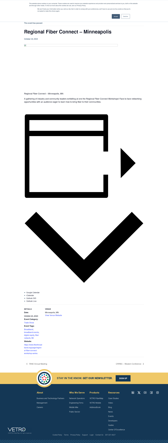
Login (92, 435)
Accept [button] (116, 16)
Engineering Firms (76, 403)
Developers (112, 421)
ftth (32, 338)
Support (85, 435)
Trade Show (29, 322)
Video (110, 403)
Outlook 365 (31, 298)
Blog (110, 407)
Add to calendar (30, 203)
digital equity (29, 335)
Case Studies (113, 398)
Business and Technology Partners (50, 398)
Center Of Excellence (116, 430)
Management (42, 403)
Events (111, 416)
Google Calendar (33, 292)
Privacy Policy (75, 435)
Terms (66, 435)
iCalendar (30, 295)
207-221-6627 (110, 435)
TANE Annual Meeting (38, 363)
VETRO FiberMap (96, 398)
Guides (111, 425)
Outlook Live (31, 301)
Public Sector (74, 412)
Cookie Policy (57, 435)
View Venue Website (53, 315)
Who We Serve (77, 392)
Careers (40, 407)
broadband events (31, 332)
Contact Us (99, 435)
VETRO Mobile (95, 403)
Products (94, 392)
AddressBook (95, 407)
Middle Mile (73, 407)
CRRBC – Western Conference (129, 363)
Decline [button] (125, 16)
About (40, 392)
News (110, 412)
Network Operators (77, 398)
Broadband (28, 329)
